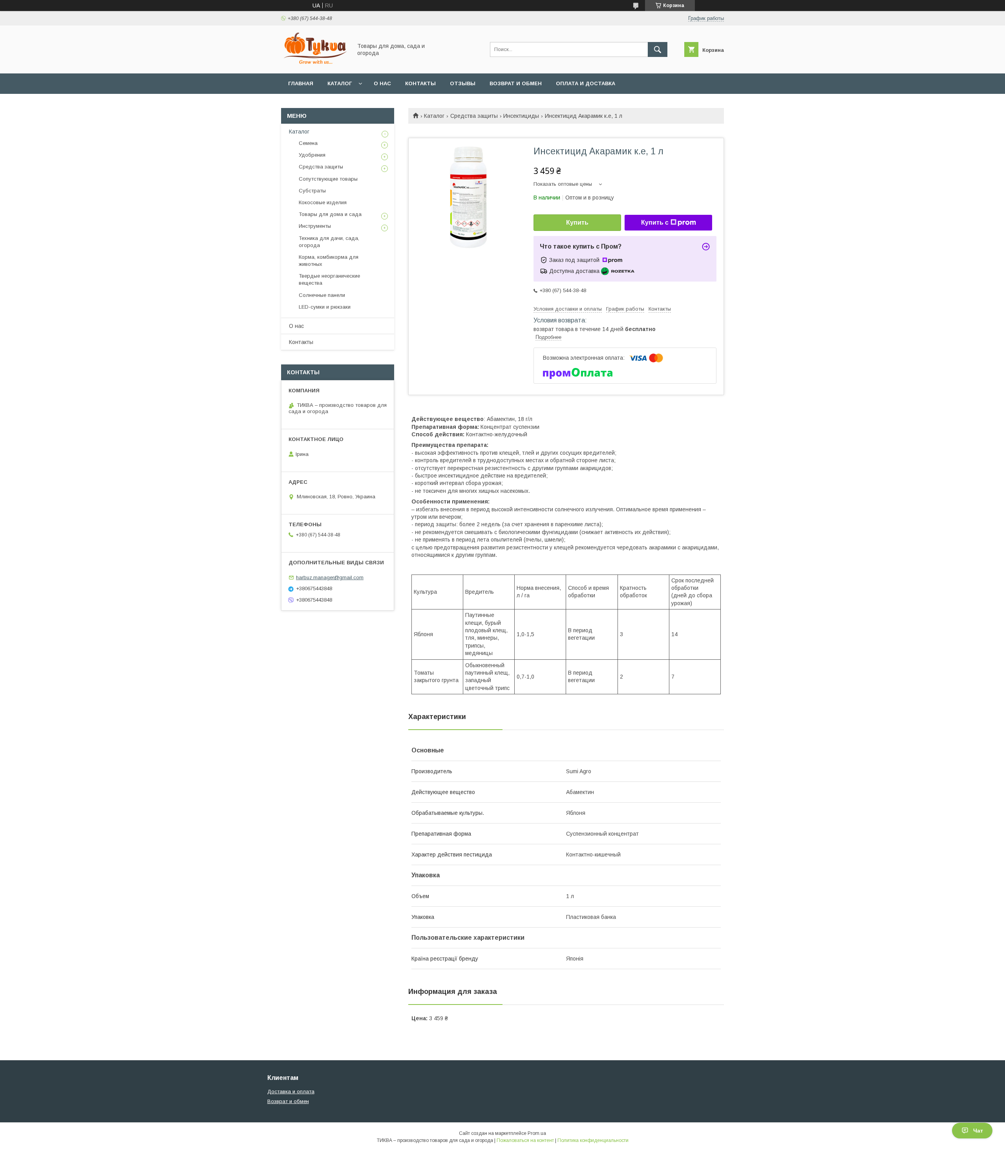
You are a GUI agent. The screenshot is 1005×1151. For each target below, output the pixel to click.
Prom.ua (537, 1133)
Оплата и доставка (585, 83)
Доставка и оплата (290, 1091)
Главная (300, 83)
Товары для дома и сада (330, 214)
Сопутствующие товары (328, 179)
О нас (382, 83)
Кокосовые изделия (323, 202)
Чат (978, 1130)
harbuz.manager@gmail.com (330, 577)
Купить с (655, 222)
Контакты (420, 83)
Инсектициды (521, 116)
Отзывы (462, 83)
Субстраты (312, 191)
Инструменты (315, 226)
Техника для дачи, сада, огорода (329, 241)
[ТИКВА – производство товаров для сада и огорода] (314, 63)
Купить (577, 222)
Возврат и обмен (516, 83)
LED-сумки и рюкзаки (325, 307)
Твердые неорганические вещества (329, 279)
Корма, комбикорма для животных (328, 260)
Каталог (339, 83)
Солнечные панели (322, 295)
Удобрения (312, 155)
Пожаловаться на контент (525, 1140)
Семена (308, 143)
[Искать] (657, 49)
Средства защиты (474, 116)
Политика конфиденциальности (593, 1140)
